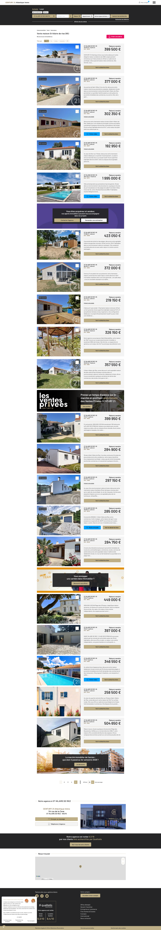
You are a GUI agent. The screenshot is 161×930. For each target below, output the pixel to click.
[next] (75, 782)
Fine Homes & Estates (87, 911)
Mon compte (144, 2)
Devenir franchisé (86, 907)
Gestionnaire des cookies (118, 928)
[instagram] (42, 896)
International (84, 916)
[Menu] (154, 2)
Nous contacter (85, 918)
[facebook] (37, 896)
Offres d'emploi (85, 905)
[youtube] (47, 896)
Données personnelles (87, 928)
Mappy (51, 879)
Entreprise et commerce (88, 909)
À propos (83, 914)
